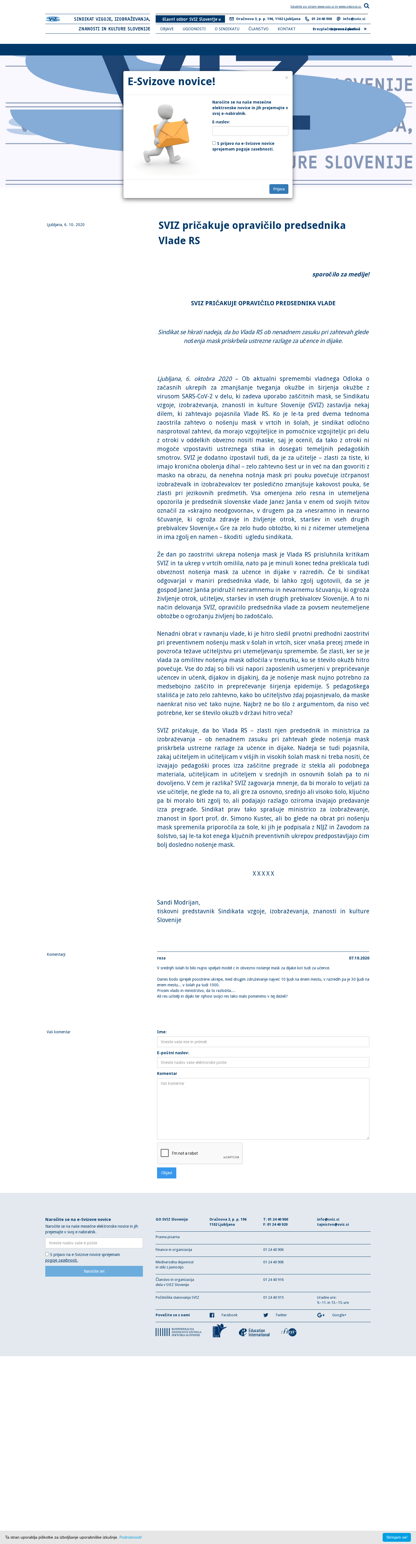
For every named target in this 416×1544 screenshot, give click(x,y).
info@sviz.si (354, 19)
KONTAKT (287, 29)
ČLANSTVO (258, 29)
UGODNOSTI (194, 29)
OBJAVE (167, 29)
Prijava (279, 189)
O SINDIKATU (227, 29)
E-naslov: (221, 122)
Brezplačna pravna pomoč (340, 28)
